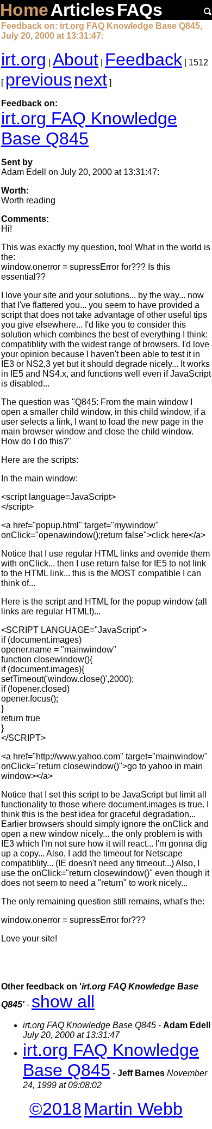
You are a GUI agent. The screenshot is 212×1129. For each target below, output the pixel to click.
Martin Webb (133, 1109)
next (90, 79)
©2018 (55, 1109)
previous (38, 79)
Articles (83, 10)
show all (63, 1001)
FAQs (140, 10)
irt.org (23, 59)
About (75, 59)
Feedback (143, 59)
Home (24, 10)
